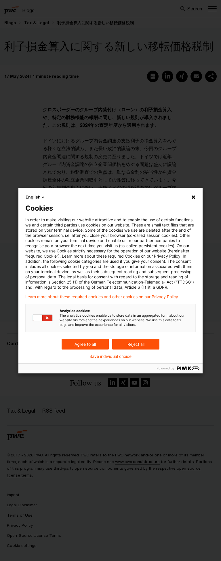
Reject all (135, 344)
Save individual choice (110, 356)
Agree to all (85, 344)
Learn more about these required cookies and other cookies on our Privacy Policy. (102, 296)
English (33, 196)
